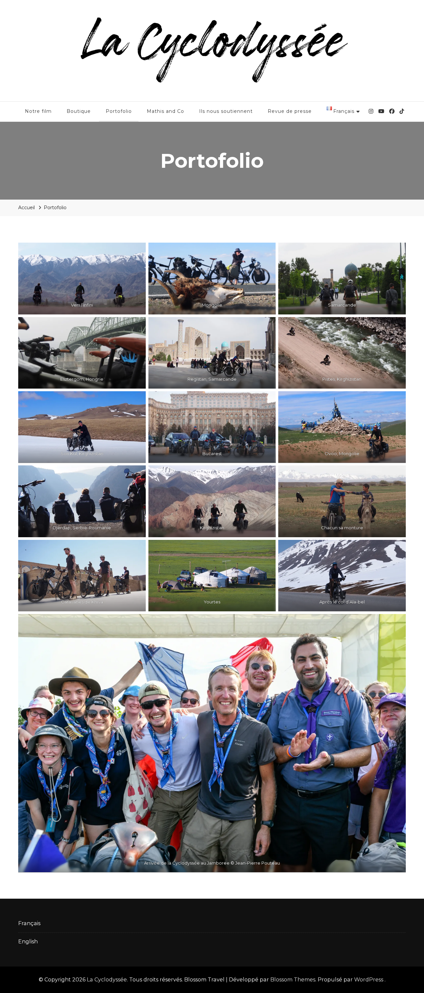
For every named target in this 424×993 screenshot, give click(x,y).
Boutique (79, 111)
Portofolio (119, 111)
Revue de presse (290, 111)
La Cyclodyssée (107, 979)
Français (29, 923)
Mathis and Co (165, 111)
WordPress (368, 979)
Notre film (38, 111)
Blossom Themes (292, 979)
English (28, 941)
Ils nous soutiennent (226, 111)
